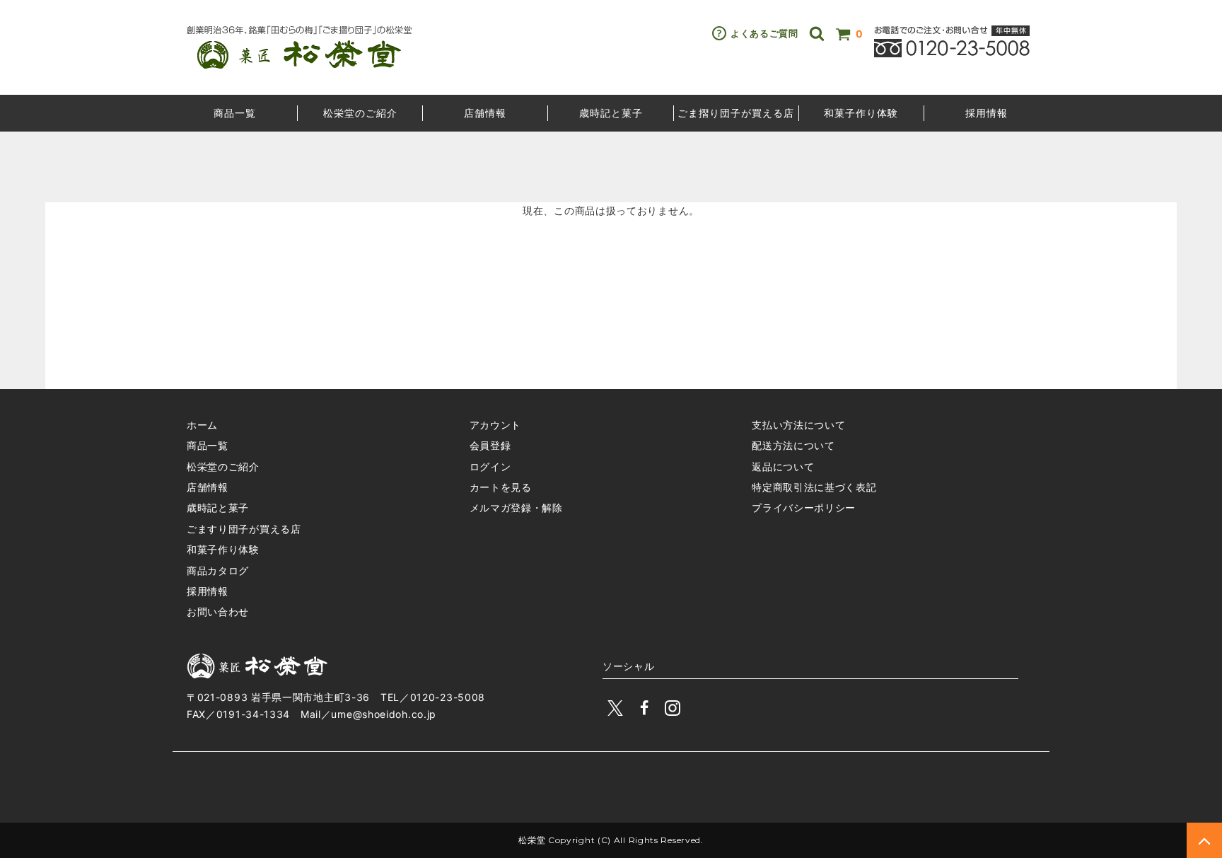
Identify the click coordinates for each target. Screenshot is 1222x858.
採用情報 (986, 113)
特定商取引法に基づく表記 (814, 487)
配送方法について (793, 445)
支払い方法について (798, 425)
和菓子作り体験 (861, 113)
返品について (783, 466)
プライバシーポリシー (804, 508)
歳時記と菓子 (611, 113)
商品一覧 (235, 113)
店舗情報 (485, 113)
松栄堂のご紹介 (360, 113)
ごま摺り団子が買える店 (735, 113)
